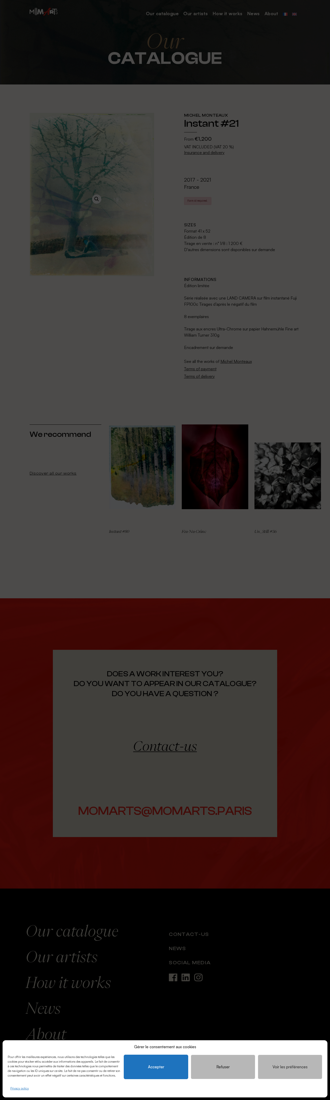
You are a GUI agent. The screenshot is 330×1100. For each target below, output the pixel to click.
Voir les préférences (290, 1066)
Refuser (223, 1066)
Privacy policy (19, 1088)
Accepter (156, 1066)
